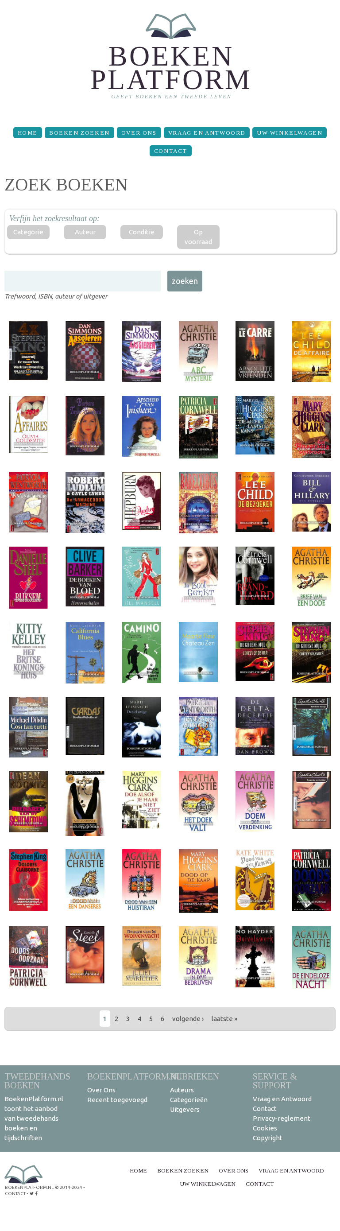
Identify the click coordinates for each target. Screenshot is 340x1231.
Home (28, 132)
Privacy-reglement (281, 1118)
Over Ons (139, 132)
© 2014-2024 (68, 1187)
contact (15, 1193)
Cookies (265, 1128)
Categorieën (189, 1099)
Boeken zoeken (79, 132)
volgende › (188, 1018)
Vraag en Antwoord (206, 132)
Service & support (275, 1081)
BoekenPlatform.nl (134, 1076)
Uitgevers (185, 1109)
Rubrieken (194, 1076)
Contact (170, 151)
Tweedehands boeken (37, 1081)
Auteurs (182, 1090)
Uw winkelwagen (289, 132)
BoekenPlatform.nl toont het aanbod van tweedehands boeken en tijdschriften (33, 1118)
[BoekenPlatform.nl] (170, 60)
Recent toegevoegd (117, 1099)
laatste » (224, 1018)
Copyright (267, 1138)
